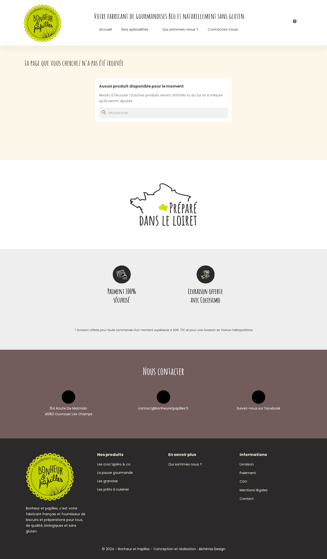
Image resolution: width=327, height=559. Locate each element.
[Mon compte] (280, 23)
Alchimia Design (212, 549)
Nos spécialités (134, 29)
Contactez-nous (223, 29)
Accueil (105, 29)
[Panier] (293, 23)
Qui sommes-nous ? (180, 29)
